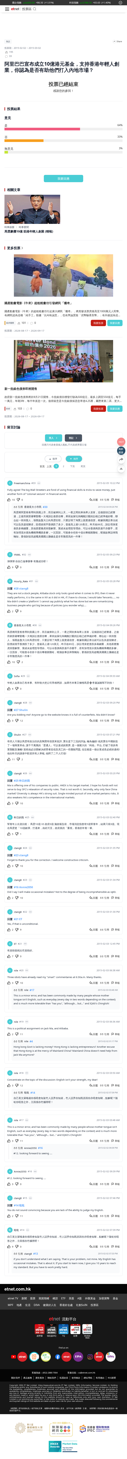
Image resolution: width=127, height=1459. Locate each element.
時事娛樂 (9, 227)
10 (13, 499)
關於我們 (15, 1377)
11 (13, 759)
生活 (27, 1305)
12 (21, 720)
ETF (63, 1298)
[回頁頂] (121, 468)
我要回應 (63, 179)
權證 (55, 1298)
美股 (71, 1298)
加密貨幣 (104, 1298)
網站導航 (88, 1377)
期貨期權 (44, 1298)
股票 (32, 1298)
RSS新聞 (112, 1377)
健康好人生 (49, 1305)
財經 (8, 408)
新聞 (24, 1298)
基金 (115, 1298)
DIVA (37, 1305)
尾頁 (83, 466)
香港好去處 (66, 1305)
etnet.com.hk (17, 1289)
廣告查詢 (39, 1377)
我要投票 (98, 323)
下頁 (72, 466)
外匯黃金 (90, 1298)
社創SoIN (81, 1305)
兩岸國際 (10, 323)
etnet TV (13, 1298)
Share (119, 41)
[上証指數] (74, 2)
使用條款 (76, 1377)
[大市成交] (26, 2)
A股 (79, 1298)
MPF (10, 1305)
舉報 (117, 499)
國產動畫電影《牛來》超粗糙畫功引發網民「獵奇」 (38, 303)
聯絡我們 (51, 1377)
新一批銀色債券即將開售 (20, 389)
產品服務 (27, 1377)
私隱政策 (64, 1377)
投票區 (27, 9)
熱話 (8, 41)
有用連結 (100, 1377)
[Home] (15, 9)
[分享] (114, 41)
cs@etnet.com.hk (86, 1372)
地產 (19, 1305)
